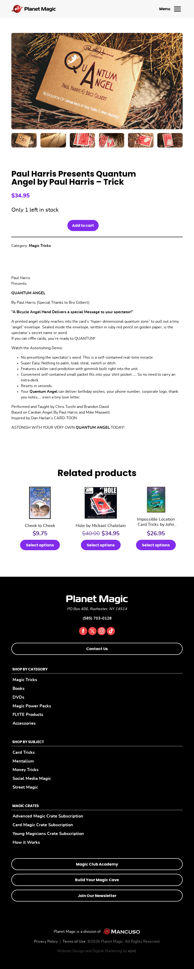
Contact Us (97, 649)
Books (19, 688)
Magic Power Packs (32, 706)
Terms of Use (74, 941)
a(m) (132, 951)
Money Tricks (26, 770)
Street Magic (25, 787)
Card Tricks (24, 752)
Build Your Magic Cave (97, 880)
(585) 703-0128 (97, 618)
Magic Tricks (40, 246)
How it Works (26, 842)
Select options (40, 545)
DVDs (18, 697)
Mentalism (23, 761)
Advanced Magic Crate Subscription (48, 816)
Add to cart (83, 226)
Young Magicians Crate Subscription (48, 833)
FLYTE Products (28, 714)
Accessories (24, 723)
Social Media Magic (32, 778)
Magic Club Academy (97, 864)
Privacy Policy (46, 941)
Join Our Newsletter (97, 896)
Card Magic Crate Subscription (43, 825)
